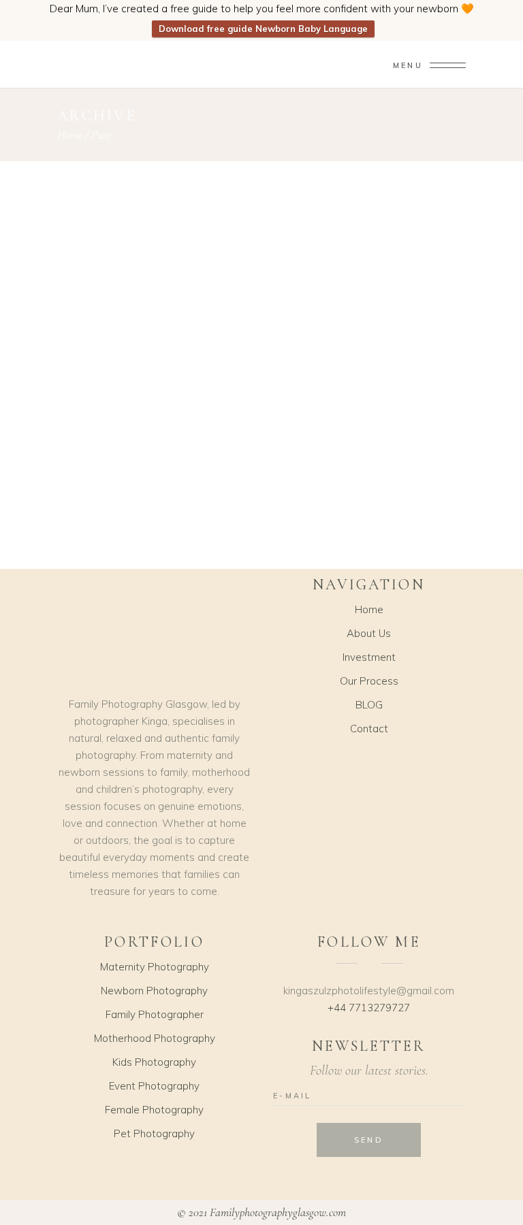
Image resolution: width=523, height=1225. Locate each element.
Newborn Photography (154, 990)
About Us (369, 633)
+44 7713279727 (369, 1007)
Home (69, 134)
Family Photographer (155, 1014)
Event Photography (154, 1085)
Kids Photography (154, 1062)
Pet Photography (154, 1133)
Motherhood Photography (154, 1038)
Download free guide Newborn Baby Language (263, 28)
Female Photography (154, 1109)
